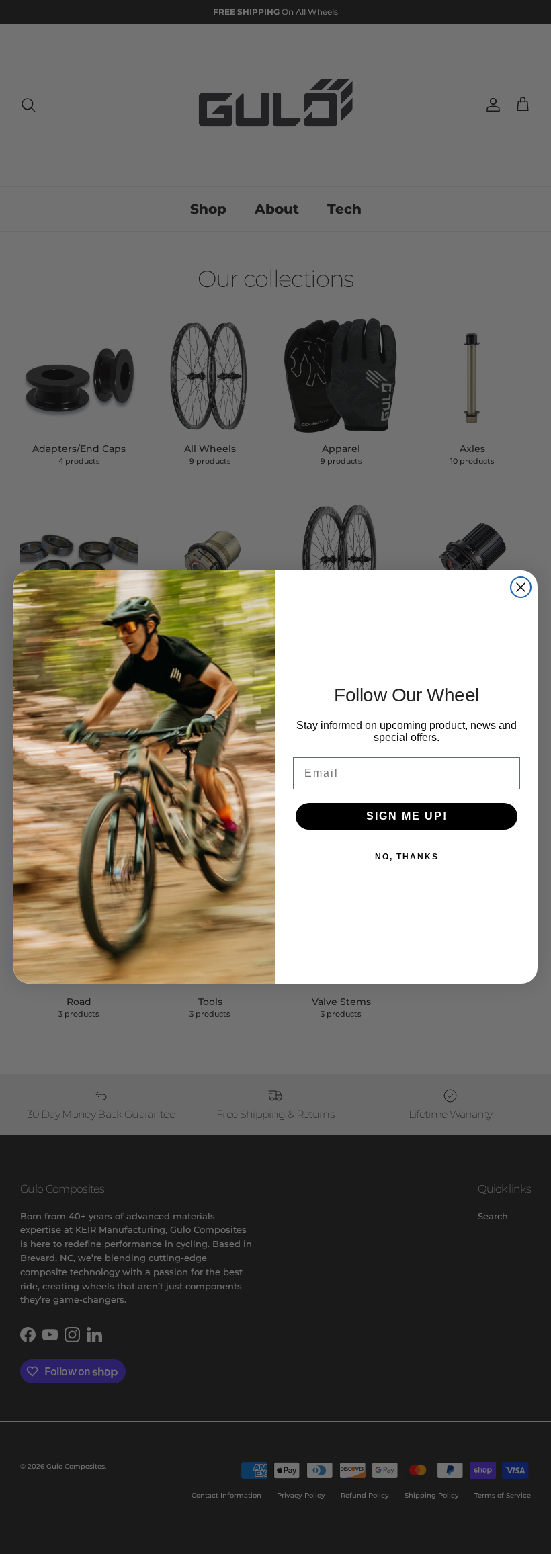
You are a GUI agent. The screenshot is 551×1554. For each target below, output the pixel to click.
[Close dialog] (521, 587)
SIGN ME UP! (407, 816)
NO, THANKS (407, 856)
